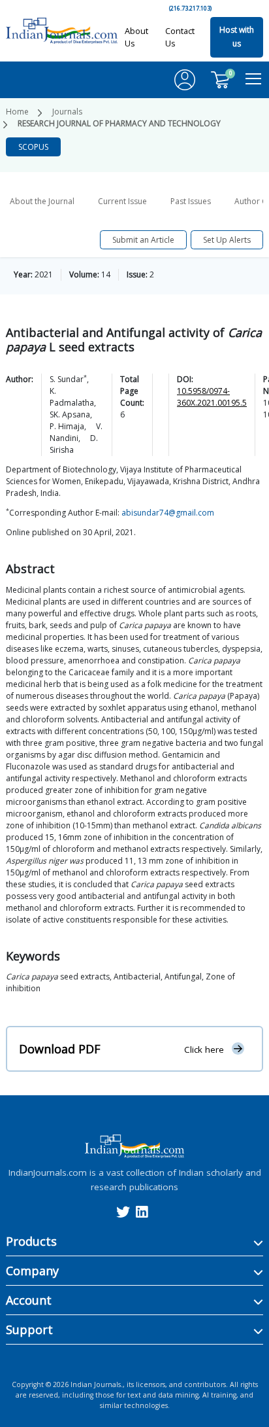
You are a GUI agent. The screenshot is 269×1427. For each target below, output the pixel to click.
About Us (136, 37)
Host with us (236, 37)
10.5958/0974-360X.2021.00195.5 (212, 396)
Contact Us (180, 37)
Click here (204, 1049)
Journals (67, 111)
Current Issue (122, 201)
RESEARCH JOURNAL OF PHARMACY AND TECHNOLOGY (119, 123)
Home (17, 111)
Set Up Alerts (227, 239)
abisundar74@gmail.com (167, 512)
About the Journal (42, 201)
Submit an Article (143, 239)
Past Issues (190, 201)
